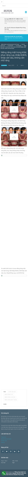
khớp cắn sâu (12, 391)
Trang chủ (3, 437)
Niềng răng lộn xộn (10, 397)
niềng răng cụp (9, 394)
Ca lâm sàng (4, 65)
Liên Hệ (2, 442)
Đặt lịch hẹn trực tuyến (6, 439)
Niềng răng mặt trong (11, 399)
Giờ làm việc (4, 440)
